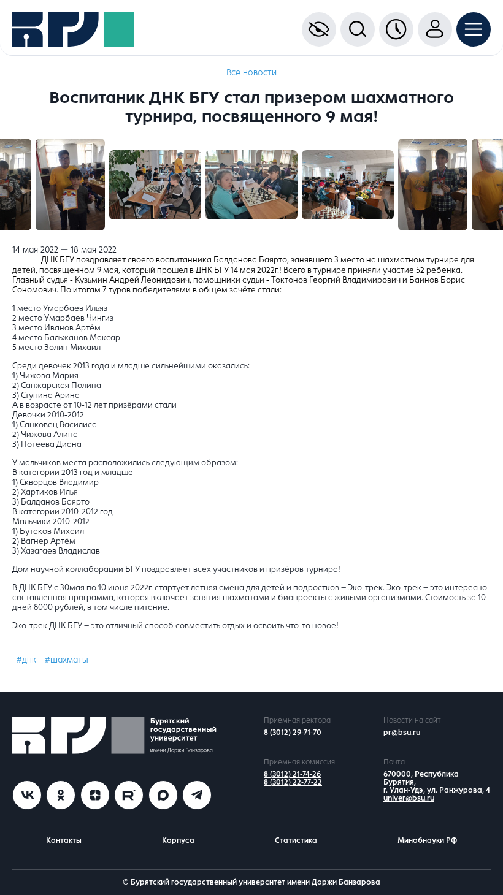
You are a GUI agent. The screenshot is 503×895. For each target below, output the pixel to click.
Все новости (251, 72)
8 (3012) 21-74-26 (292, 774)
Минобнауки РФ (427, 840)
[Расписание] (396, 29)
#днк (26, 660)
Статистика (296, 840)
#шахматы (66, 660)
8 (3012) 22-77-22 (293, 782)
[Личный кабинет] (435, 29)
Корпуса (178, 840)
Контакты (64, 840)
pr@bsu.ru (401, 732)
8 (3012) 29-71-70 (292, 732)
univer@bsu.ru (408, 798)
